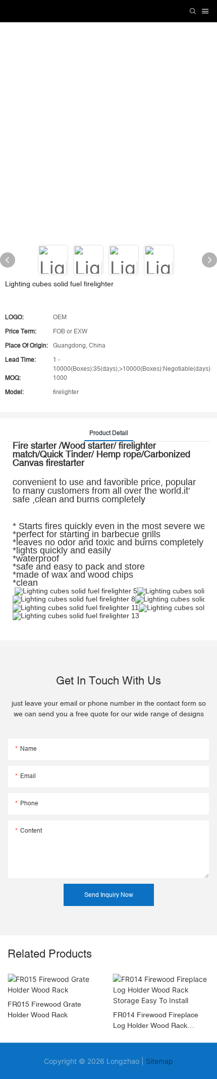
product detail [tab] (108, 433)
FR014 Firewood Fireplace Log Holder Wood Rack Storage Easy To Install (155, 1021)
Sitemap (159, 1061)
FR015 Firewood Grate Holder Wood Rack (44, 1009)
